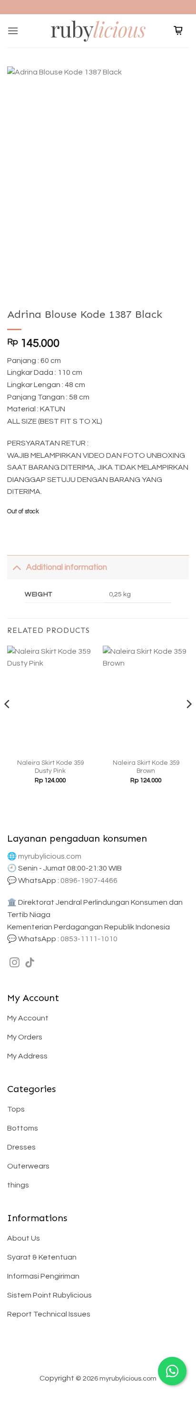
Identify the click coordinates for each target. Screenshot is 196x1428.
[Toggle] (16, 567)
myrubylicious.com (49, 856)
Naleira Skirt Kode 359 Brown (146, 767)
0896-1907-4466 (89, 880)
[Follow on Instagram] (15, 963)
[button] (13, 30)
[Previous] (7, 723)
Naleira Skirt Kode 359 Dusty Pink (50, 767)
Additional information (66, 567)
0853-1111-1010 (89, 939)
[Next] (188, 723)
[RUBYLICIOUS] (98, 30)
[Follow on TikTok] (30, 963)
